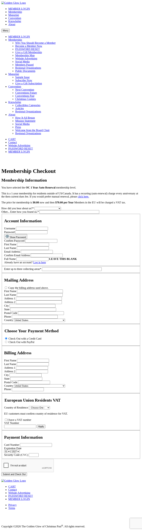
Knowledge (14, 21)
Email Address (12, 251)
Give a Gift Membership (28, 52)
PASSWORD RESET (27, 49)
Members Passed (24, 64)
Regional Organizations (28, 67)
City (7, 305)
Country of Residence (16, 407)
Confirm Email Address (17, 255)
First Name (10, 244)
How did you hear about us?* (17, 208)
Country (9, 320)
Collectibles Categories (27, 105)
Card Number (11, 444)
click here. (83, 196)
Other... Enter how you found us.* (20, 211)
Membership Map (25, 55)
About (11, 24)
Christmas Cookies (25, 99)
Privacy (12, 504)
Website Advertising (26, 58)
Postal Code (11, 312)
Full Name (10, 258)
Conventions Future (26, 92)
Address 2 (10, 302)
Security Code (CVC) (16, 454)
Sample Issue (22, 77)
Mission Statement (25, 120)
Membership (15, 11)
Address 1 (10, 298)
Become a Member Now (28, 46)
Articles (19, 108)
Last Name (10, 248)
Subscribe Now (23, 80)
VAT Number (11, 423)
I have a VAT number (19, 419)
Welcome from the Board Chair (32, 130)
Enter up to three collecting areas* (23, 268)
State (7, 309)
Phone (8, 316)
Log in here (39, 262)
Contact (12, 142)
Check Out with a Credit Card (24, 338)
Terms (11, 508)
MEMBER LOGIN (19, 8)
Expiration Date (12, 448)
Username (9, 228)
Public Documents (25, 70)
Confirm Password (14, 240)
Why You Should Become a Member (35, 42)
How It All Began (25, 117)
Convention (14, 18)
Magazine (13, 15)
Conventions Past (24, 95)
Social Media (22, 61)
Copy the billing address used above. (28, 287)
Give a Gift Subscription (28, 83)
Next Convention (24, 89)
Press (18, 127)
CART (12, 139)
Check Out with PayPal (21, 342)
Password (9, 232)
